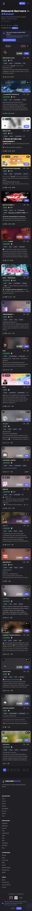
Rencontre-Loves (9, 58)
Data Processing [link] (6, 867)
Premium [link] (4, 828)
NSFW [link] (3, 872)
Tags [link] (3, 838)
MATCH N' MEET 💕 (9, 205)
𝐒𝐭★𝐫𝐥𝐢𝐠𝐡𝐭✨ (5, 423)
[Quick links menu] (3, 46)
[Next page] (27, 769)
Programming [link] (5, 870)
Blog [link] (3, 848)
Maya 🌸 (5, 489)
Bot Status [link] (4, 845)
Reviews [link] (4, 811)
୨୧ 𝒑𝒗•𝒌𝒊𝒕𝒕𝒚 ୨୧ (6, 598)
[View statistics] (23, 46)
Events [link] (3, 865)
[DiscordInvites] (3, 3)
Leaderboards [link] (5, 833)
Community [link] (5, 860)
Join (26, 53)
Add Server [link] (5, 825)
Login (23, 3)
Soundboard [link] (5, 808)
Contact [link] (4, 887)
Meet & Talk (7, 130)
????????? (6, 744)
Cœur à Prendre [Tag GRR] (11, 168)
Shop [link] (3, 830)
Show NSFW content (10, 40)
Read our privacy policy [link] (11, 905)
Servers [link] (10, 25)
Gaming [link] (4, 855)
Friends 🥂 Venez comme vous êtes (12, 635)
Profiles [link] (4, 813)
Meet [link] (3, 862)
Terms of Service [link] (6, 884)
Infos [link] (3, 840)
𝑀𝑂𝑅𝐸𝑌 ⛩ (5, 525)
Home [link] (4, 25)
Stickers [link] (4, 806)
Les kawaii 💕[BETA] (9, 460)
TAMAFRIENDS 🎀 (8, 314)
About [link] (3, 880)
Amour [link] (16, 25)
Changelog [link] (5, 843)
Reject (13, 908)
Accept (19, 908)
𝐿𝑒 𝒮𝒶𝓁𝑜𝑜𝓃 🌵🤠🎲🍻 (8, 241)
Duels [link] (3, 835)
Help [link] (3, 816)
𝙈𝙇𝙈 (4, 387)
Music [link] (3, 857)
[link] (11, 897)
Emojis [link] (3, 803)
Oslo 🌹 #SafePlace (9, 277)
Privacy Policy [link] (5, 882)
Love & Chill (7, 671)
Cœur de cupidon (8, 708)
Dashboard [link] (4, 823)
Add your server (12, 19)
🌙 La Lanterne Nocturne (11, 94)
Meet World (7, 562)
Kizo (4, 350)
